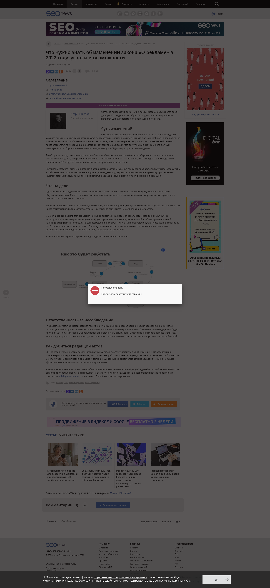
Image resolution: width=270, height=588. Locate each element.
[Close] (182, 284)
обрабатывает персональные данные (120, 577)
